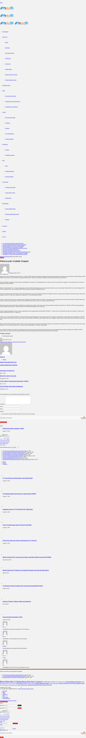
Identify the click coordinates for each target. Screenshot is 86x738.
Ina (3, 665)
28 (3, 443)
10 (7, 439)
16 (6, 440)
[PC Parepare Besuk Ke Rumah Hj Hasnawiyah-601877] (10, 491)
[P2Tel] (14, 25)
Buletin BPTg (8, 198)
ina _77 (4, 626)
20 (2, 442)
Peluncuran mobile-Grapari (5, 339)
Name (1, 406)
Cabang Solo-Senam (47, 685)
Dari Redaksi (5, 31)
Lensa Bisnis (5, 182)
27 (2, 443)
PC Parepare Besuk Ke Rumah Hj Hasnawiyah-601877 (14, 244)
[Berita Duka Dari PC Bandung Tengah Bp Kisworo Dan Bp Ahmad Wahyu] (5, 567)
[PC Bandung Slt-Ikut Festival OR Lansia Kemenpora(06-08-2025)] (10, 583)
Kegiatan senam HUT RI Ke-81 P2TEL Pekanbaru (13, 245)
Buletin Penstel (8, 69)
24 (7, 442)
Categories (2, 687)
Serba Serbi (5, 144)
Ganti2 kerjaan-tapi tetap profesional (11, 386)
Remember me (4, 730)
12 (0, 440)
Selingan (7, 149)
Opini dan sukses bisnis (10, 187)
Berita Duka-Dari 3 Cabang (32, 681)
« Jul (1, 444)
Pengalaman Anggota (9, 155)
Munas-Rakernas (6, 698)
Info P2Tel (5, 37)
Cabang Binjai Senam (12, 683)
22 (4, 442)
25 (8, 442)
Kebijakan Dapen (6, 85)
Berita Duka (8, 63)
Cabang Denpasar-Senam (42, 683)
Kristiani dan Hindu (9, 171)
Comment (2, 404)
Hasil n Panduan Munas (10, 208)
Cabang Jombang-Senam (65, 683)
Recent (4, 461)
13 (2, 440)
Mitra (4, 90)
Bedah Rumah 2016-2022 (10, 80)
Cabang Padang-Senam (22, 685)
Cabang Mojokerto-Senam (13, 685)
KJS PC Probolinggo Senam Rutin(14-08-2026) (13, 247)
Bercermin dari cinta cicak (8, 376)
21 (3, 442)
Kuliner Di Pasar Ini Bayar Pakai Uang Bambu (17, 601)
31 (7, 443)
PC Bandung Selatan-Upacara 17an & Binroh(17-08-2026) (15, 253)
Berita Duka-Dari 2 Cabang (11, 681)
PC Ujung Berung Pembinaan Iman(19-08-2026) (13, 243)
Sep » (4, 444)
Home (6, 42)
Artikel (4, 112)
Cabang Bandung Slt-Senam (73, 681)
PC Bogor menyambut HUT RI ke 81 (11, 249)
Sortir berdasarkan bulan (5, 447)
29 (4, 443)
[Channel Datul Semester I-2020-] (10, 614)
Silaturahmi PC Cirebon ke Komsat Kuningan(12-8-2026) (15, 254)
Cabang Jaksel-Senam (53, 683)
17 (7, 440)
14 (3, 440)
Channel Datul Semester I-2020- (13, 617)
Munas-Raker (5, 203)
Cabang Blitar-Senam (21, 683)
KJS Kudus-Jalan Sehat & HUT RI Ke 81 (12, 250)
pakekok (4, 646)
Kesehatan (7, 123)
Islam (6, 165)
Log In (2, 737)
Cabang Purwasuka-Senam (34, 685)
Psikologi (7, 128)
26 (0, 443)
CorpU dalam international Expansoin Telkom (14, 381)
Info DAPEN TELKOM (10, 96)
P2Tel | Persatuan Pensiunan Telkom (26, 688)
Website (1, 411)
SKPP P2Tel (8, 58)
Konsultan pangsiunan (7, 370)
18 (8, 440)
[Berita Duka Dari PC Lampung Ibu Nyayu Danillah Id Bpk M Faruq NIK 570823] (10, 554)
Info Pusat (7, 47)
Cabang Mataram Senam (78, 683)
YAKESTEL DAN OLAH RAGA (12, 101)
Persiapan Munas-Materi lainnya (12, 214)
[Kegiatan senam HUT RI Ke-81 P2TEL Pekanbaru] (10, 506)
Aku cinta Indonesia (9, 133)
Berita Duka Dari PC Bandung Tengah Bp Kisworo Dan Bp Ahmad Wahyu (26, 570)
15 (4, 440)
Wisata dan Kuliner (9, 139)
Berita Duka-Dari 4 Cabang (48, 681)
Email (1, 408)
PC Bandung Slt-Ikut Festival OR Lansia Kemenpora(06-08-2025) (23, 586)
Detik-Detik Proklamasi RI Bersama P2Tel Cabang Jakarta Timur (16, 251)
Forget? (14, 728)
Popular (4, 462)
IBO (4, 160)
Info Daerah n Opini (9, 53)
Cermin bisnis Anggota (10, 192)
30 (6, 443)
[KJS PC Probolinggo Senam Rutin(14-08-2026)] (10, 522)
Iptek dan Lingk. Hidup (10, 117)
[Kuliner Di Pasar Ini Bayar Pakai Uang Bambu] (10, 598)
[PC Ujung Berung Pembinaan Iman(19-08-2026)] (10, 475)
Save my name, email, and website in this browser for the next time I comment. (18, 413)
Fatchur (11, 273)
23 (6, 442)
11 (8, 439)
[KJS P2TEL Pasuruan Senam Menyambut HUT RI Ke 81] (10, 537)
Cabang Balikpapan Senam (60, 681)
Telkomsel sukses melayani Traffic (13, 428)
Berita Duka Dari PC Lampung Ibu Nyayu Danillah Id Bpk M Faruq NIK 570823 (27, 557)
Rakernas (7, 219)
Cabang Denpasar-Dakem (31, 683)
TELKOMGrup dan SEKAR (11, 106)
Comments (5, 464)
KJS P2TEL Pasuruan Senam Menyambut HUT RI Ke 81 (15, 248)
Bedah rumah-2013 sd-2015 (11, 74)
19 (0, 442)
